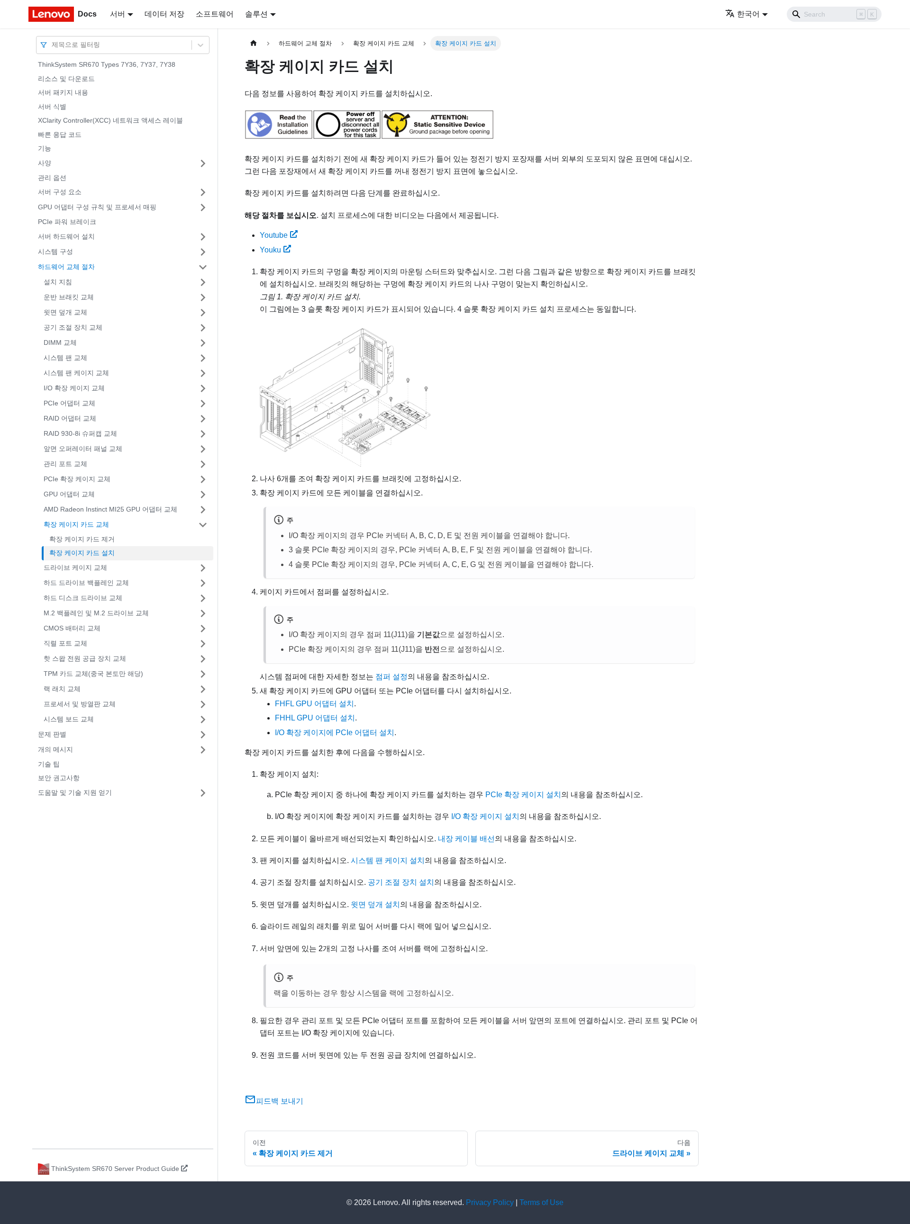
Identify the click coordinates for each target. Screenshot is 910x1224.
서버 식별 (52, 106)
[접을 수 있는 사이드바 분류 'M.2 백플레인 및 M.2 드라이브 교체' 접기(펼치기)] (202, 613)
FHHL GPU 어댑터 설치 (315, 718)
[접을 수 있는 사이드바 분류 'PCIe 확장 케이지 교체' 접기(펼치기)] (202, 479)
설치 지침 (58, 282)
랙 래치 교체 (62, 689)
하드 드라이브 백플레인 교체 (86, 582)
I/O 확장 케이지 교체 (74, 388)
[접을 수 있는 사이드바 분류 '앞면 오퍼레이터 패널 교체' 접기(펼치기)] (202, 449)
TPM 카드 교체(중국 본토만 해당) (93, 673)
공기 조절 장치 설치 (401, 882)
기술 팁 (49, 764)
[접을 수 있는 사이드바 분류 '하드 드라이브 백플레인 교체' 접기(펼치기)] (202, 583)
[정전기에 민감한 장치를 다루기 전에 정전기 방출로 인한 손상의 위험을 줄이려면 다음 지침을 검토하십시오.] (437, 137)
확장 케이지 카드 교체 (76, 524)
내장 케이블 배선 (466, 839)
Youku (270, 250)
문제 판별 (52, 734)
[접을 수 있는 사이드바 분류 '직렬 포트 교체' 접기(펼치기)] (202, 643)
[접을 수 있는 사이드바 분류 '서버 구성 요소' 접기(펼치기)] (202, 192)
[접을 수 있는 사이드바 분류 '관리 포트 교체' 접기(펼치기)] (202, 464)
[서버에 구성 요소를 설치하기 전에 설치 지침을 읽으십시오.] (279, 137)
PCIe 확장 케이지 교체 (77, 479)
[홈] (254, 43)
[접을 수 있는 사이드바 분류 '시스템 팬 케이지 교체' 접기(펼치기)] (202, 373)
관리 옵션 (52, 177)
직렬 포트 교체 (65, 643)
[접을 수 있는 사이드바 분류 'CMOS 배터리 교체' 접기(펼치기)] (202, 628)
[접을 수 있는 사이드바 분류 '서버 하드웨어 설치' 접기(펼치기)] (202, 236)
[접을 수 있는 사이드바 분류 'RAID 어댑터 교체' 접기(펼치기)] (202, 418)
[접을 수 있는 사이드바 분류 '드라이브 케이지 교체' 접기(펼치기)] (202, 568)
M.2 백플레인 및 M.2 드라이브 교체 (96, 613)
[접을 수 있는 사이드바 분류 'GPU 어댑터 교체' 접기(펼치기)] (202, 494)
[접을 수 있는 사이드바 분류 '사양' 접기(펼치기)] (202, 163)
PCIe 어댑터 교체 (69, 403)
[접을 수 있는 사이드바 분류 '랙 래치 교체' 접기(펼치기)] (202, 689)
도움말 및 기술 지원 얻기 (75, 792)
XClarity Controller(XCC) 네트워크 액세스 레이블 (110, 120)
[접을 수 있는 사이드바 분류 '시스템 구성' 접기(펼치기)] (202, 252)
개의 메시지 (55, 749)
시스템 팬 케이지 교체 (76, 373)
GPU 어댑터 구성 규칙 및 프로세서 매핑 (97, 207)
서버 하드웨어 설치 (66, 236)
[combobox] (53, 44)
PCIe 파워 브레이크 (67, 221)
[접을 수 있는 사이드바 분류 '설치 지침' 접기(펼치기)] (202, 282)
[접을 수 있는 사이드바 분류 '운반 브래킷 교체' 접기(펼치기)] (202, 297)
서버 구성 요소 (60, 192)
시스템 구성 (55, 251)
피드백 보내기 (279, 1101)
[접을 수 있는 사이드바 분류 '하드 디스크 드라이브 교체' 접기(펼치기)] (202, 598)
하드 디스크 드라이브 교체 (83, 598)
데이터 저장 (164, 14)
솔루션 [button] (256, 14)
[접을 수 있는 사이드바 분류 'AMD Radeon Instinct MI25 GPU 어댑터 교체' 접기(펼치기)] (202, 509)
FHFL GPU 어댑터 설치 (314, 704)
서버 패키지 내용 (63, 92)
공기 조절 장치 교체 (73, 327)
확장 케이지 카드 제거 (82, 539)
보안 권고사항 (59, 778)
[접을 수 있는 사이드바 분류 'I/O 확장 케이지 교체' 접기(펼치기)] (202, 388)
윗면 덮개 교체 (65, 312)
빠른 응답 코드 (60, 134)
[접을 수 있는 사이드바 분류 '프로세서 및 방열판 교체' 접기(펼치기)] (202, 704)
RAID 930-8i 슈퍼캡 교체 (80, 433)
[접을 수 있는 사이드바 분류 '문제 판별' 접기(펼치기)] (202, 734)
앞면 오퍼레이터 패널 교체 (83, 448)
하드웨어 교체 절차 (66, 266)
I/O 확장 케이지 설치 (485, 816)
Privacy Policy (490, 1202)
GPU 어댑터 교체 (69, 494)
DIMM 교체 (60, 342)
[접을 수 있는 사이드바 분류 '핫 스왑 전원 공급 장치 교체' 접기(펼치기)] (202, 658)
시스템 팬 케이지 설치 (388, 860)
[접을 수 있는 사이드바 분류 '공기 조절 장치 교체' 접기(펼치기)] (202, 327)
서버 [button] (117, 14)
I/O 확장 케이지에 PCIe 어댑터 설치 (334, 733)
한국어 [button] (748, 14)
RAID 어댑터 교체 (70, 418)
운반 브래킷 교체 (69, 297)
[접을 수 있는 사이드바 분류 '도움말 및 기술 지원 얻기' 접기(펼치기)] (202, 793)
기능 (44, 148)
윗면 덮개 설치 (375, 904)
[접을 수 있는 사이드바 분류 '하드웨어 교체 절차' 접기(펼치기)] (202, 267)
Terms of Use (541, 1202)
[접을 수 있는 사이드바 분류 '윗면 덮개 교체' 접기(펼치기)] (202, 312)
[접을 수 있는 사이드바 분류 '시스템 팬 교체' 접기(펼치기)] (202, 358)
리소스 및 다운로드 (66, 78)
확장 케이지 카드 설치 (82, 553)
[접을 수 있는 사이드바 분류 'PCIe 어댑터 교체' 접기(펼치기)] (202, 403)
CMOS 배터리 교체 (72, 628)
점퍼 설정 (391, 677)
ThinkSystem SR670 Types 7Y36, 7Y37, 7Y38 (106, 64)
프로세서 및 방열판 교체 (80, 704)
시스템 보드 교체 (69, 719)
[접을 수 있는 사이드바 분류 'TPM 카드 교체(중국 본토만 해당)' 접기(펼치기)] (202, 674)
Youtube (274, 235)
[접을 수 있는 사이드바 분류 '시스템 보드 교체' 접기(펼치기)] (202, 719)
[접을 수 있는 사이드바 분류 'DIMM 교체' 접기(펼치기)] (202, 343)
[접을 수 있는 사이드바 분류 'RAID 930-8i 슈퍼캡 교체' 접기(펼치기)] (202, 433)
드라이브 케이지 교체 (75, 567)
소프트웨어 (215, 14)
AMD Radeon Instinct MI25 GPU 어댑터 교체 (110, 509)
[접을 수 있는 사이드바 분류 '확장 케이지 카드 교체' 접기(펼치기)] (202, 524)
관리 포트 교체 (65, 464)
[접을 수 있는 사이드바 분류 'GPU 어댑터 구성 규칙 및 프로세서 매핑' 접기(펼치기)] (202, 207)
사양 (44, 163)
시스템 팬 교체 (65, 357)
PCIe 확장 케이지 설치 (523, 795)
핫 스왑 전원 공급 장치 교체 (85, 658)
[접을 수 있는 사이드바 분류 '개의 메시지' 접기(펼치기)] (202, 749)
